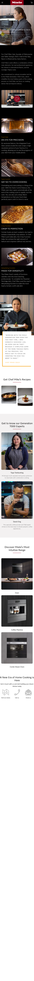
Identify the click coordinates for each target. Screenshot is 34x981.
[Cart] (32, 3)
